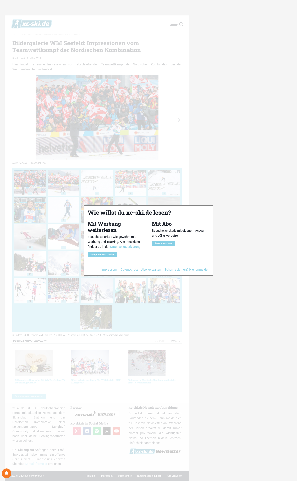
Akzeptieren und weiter (102, 254)
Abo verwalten (151, 269)
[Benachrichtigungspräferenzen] (6, 473)
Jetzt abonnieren (164, 243)
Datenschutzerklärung (125, 246)
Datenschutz (129, 269)
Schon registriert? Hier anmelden (186, 269)
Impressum (109, 269)
